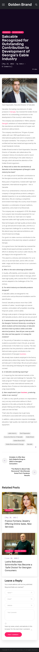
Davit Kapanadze (25, 433)
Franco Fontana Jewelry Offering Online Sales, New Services (18, 524)
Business (6, 32)
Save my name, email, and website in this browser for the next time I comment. (18, 627)
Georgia (13, 112)
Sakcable (29, 444)
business (23, 354)
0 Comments (6, 66)
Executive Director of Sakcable (13, 437)
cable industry (12, 433)
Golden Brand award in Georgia (15, 444)
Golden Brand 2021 (19, 440)
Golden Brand (17, 32)
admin (21, 64)
